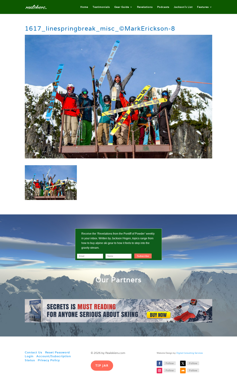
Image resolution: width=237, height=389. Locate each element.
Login (29, 356)
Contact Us (33, 352)
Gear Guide (121, 7)
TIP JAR (101, 365)
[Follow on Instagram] (159, 370)
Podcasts (163, 7)
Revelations (145, 7)
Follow (170, 363)
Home (84, 7)
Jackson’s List (183, 7)
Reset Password (57, 352)
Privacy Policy (49, 360)
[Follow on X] (183, 363)
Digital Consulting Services (189, 353)
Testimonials (101, 7)
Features (203, 7)
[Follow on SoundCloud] (183, 370)
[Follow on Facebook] (159, 363)
